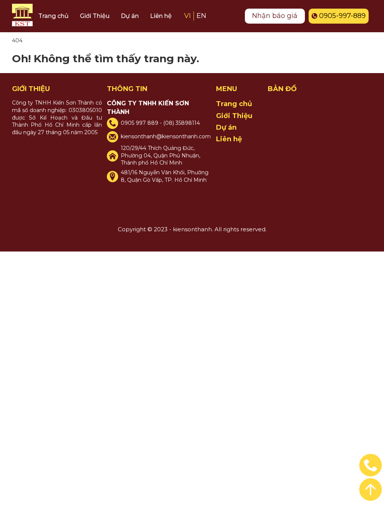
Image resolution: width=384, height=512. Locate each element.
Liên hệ (161, 15)
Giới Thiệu (95, 15)
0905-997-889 (342, 16)
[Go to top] (370, 465)
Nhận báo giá (274, 16)
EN (201, 16)
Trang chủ (53, 15)
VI (187, 16)
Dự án (130, 15)
